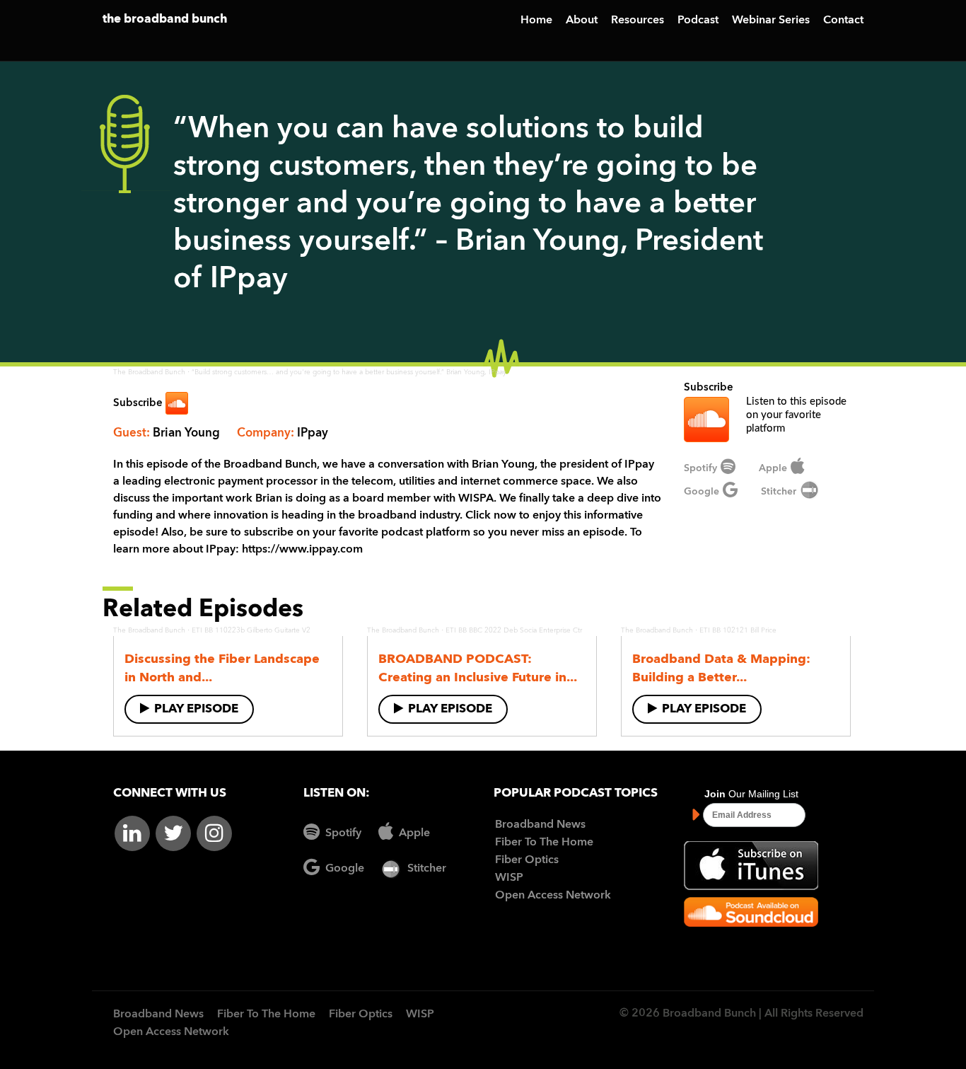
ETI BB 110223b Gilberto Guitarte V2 (251, 630)
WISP (509, 878)
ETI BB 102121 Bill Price (737, 630)
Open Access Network (553, 895)
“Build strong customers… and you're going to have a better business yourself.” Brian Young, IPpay (349, 372)
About (582, 20)
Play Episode (196, 709)
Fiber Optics (527, 860)
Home (536, 20)
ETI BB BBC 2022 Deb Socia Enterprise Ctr (514, 630)
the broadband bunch (165, 19)
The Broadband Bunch (149, 372)
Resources (637, 20)
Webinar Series (771, 20)
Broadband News (540, 825)
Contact (843, 20)
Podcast (697, 20)
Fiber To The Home (544, 842)
